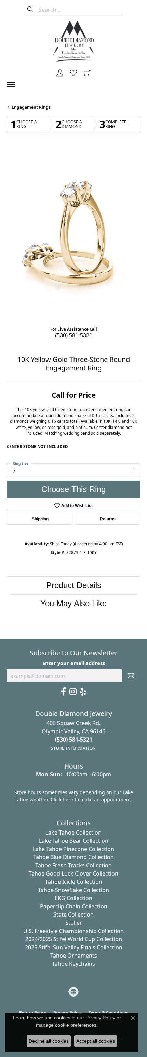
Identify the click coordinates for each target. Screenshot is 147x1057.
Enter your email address (73, 663)
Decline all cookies (49, 1041)
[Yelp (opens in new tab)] (83, 692)
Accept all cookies (95, 1041)
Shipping (40, 519)
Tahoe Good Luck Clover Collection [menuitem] (73, 873)
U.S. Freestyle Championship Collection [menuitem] (73, 931)
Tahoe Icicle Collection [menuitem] (73, 881)
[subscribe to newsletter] (131, 675)
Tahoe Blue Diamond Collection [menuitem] (73, 857)
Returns (108, 519)
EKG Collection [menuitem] (73, 898)
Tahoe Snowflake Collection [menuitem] (73, 890)
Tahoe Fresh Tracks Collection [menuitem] (73, 865)
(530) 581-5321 (73, 335)
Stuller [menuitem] (73, 922)
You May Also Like (73, 603)
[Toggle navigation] (14, 84)
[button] (59, 73)
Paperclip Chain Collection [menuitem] (73, 906)
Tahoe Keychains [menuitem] (73, 963)
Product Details (73, 585)
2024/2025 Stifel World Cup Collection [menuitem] (73, 939)
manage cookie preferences (66, 1025)
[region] (73, 235)
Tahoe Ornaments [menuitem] (73, 955)
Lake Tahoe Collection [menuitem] (73, 832)
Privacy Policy (100, 1017)
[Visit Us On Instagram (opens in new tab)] (73, 692)
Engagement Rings (31, 107)
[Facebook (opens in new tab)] (63, 692)
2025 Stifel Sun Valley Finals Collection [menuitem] (73, 947)
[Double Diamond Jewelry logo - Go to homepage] (73, 41)
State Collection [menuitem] (73, 914)
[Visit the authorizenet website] (73, 992)
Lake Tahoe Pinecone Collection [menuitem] (73, 849)
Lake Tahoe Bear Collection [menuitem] (73, 840)
